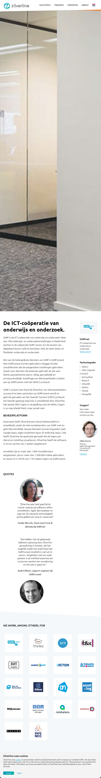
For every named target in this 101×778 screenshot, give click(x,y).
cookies (18, 760)
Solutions (45, 5)
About (85, 5)
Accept (8, 773)
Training (59, 5)
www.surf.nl (85, 352)
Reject (19, 773)
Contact (83, 454)
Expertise (73, 5)
